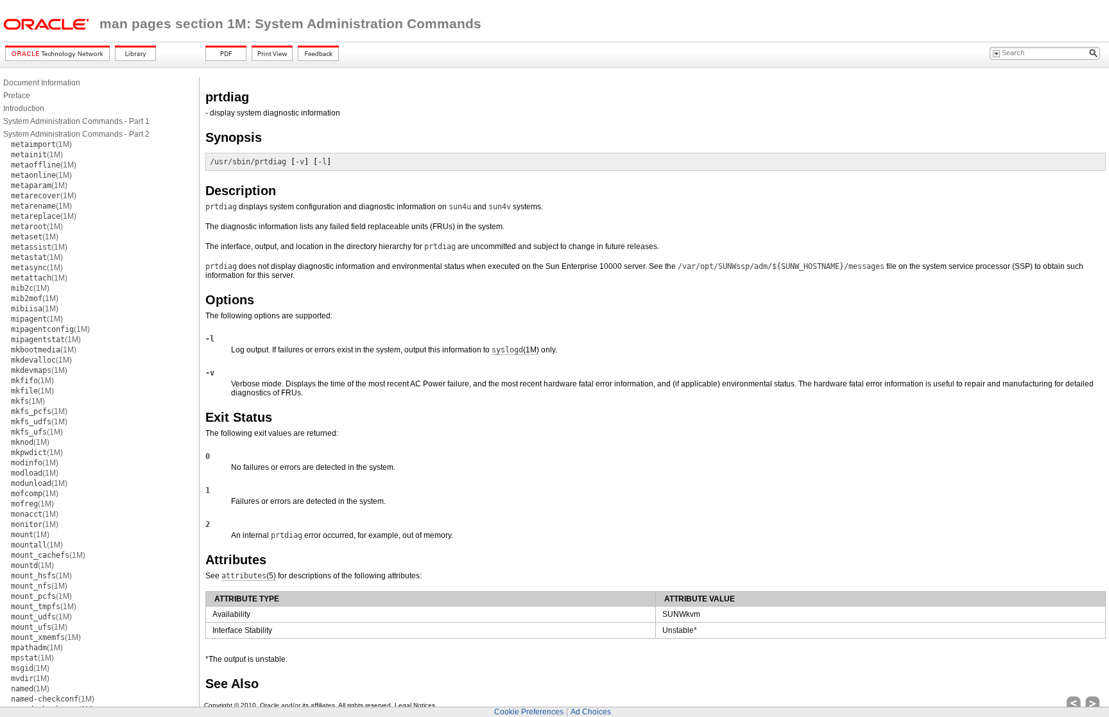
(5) (248, 575)
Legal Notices (415, 705)
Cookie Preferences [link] (528, 711)
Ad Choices (591, 711)
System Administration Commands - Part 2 (76, 134)
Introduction (23, 108)
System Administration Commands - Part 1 (76, 121)
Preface (16, 95)
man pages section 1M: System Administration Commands (290, 23)
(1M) (41, 144)
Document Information (41, 82)
